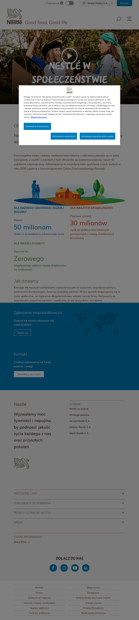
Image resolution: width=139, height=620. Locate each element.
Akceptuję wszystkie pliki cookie (97, 136)
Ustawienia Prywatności (37, 126)
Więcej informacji (39, 117)
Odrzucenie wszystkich (64, 136)
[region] (69, 115)
